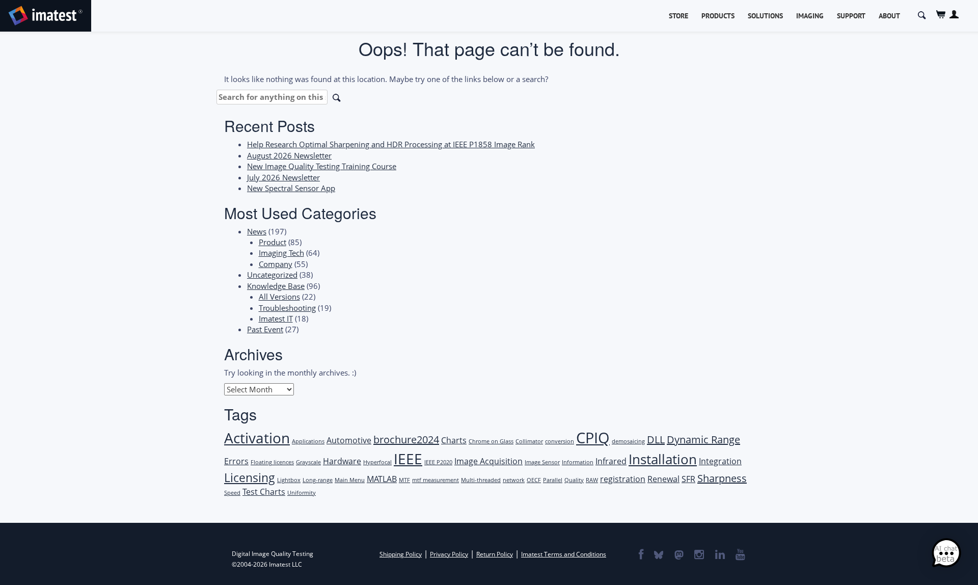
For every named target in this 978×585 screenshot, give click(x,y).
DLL (656, 439)
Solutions (765, 15)
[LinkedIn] (719, 555)
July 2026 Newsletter (283, 177)
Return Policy (494, 554)
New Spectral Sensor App (291, 188)
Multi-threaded (481, 480)
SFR (688, 479)
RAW (592, 480)
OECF (534, 480)
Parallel (552, 480)
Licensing (249, 477)
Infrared (611, 461)
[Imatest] (45, 14)
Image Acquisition (488, 461)
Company (275, 264)
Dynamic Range (703, 439)
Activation (257, 437)
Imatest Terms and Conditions (563, 554)
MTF (404, 480)
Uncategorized (272, 275)
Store (678, 15)
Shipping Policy (400, 554)
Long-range (318, 480)
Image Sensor (542, 462)
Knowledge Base (276, 286)
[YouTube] (740, 555)
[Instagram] (698, 555)
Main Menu (350, 480)
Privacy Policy (449, 554)
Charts (454, 440)
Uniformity (301, 492)
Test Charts (263, 491)
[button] (946, 553)
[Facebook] (640, 555)
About (889, 15)
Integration (720, 461)
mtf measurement (435, 480)
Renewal (663, 479)
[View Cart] (941, 14)
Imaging (810, 15)
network (514, 480)
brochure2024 (406, 439)
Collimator (529, 441)
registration (622, 479)
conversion (559, 441)
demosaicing (628, 441)
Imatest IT (276, 318)
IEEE (408, 458)
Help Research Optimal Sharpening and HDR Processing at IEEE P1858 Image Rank (391, 144)
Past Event (265, 329)
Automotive (349, 440)
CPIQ (593, 438)
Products (718, 15)
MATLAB (382, 479)
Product (272, 242)
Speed (232, 492)
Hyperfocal (377, 462)
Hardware (342, 461)
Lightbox (289, 480)
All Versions (279, 296)
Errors (236, 461)
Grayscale (308, 462)
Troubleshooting (287, 308)
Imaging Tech (281, 253)
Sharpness (722, 478)
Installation (663, 459)
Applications (308, 441)
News (256, 231)
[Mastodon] (678, 555)
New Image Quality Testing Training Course (321, 166)
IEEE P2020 (438, 462)
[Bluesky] (658, 555)
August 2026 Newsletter (289, 155)
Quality (574, 480)
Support (851, 15)
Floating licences (272, 462)
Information (577, 462)
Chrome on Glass (491, 441)
